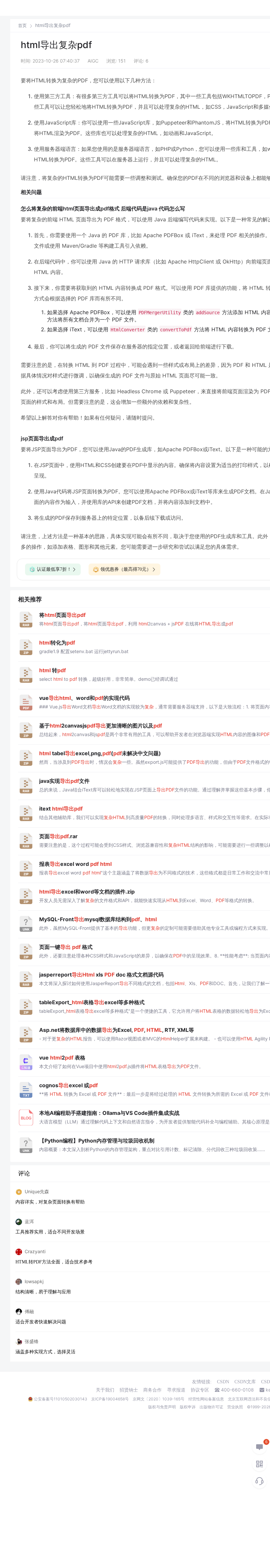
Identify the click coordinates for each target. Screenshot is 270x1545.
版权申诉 (188, 1406)
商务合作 (152, 1390)
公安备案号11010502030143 (60, 1398)
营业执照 (235, 1406)
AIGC (93, 61)
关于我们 (105, 1390)
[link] (22, 25)
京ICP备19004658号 (110, 1398)
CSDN (223, 1381)
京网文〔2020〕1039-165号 (158, 1398)
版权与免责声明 (162, 1406)
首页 (22, 25)
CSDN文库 (245, 1381)
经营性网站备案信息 (206, 1398)
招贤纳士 (129, 1390)
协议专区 (200, 1390)
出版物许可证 (211, 1406)
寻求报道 (176, 1390)
